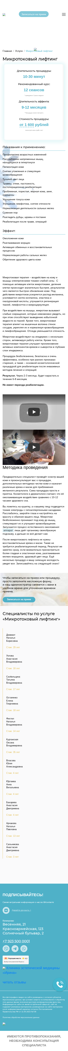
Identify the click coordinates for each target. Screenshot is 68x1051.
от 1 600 (27, 125)
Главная (7, 51)
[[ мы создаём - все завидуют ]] (4, 1024)
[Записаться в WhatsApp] (23, 948)
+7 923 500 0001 (16, 941)
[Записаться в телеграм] (16, 948)
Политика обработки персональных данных (21, 1017)
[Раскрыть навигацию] (64, 14)
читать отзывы (14, 982)
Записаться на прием (33, 14)
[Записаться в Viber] (7, 948)
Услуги (19, 51)
